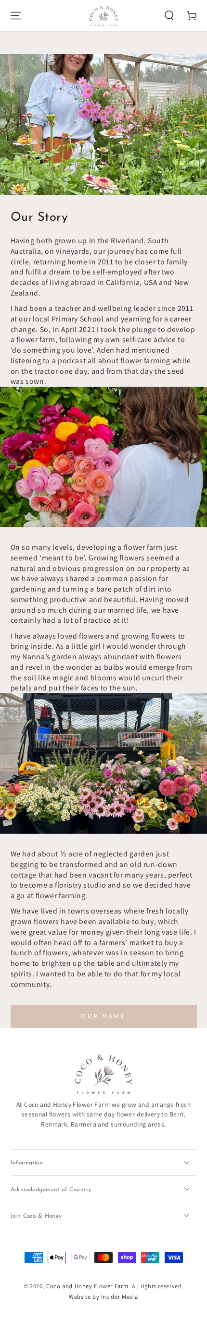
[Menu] (15, 15)
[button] (169, 15)
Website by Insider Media (103, 1297)
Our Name (103, 1017)
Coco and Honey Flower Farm (87, 1286)
